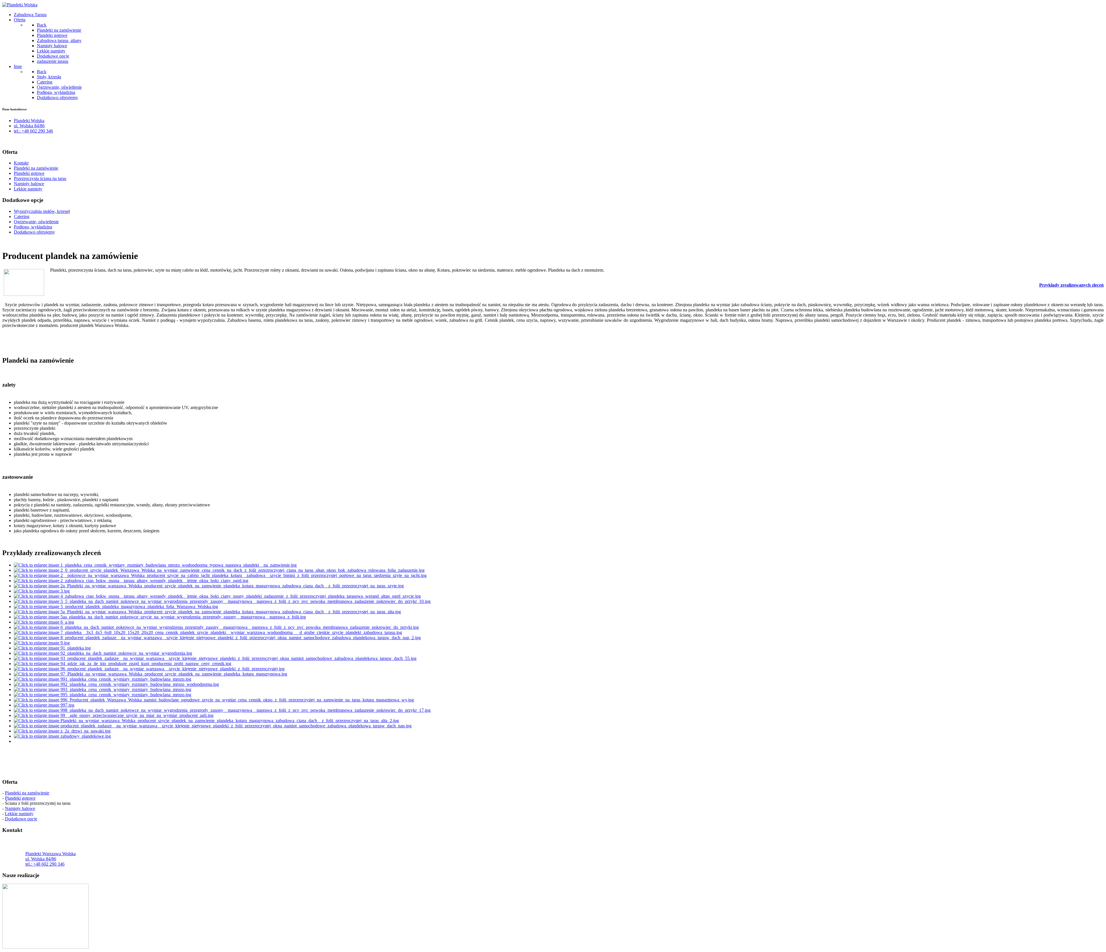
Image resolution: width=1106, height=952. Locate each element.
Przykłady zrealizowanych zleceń (1071, 285)
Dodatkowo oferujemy (34, 232)
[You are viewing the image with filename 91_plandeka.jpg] (52, 648)
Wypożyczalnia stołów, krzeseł (42, 211)
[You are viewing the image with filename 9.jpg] (42, 642)
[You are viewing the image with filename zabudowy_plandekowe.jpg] (62, 736)
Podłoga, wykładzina (33, 226)
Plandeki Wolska (29, 120)
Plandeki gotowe (29, 173)
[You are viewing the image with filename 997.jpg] (44, 705)
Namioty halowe (29, 183)
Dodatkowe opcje (21, 818)
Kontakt (21, 162)
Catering (21, 216)
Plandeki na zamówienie (36, 168)
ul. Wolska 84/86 (29, 125)
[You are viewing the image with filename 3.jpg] (42, 590)
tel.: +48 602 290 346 (33, 130)
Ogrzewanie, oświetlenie (36, 221)
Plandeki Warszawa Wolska (50, 853)
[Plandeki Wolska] (19, 4)
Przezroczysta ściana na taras (40, 178)
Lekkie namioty (28, 188)
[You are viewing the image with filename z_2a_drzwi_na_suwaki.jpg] (62, 730)
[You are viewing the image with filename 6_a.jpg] (44, 622)
